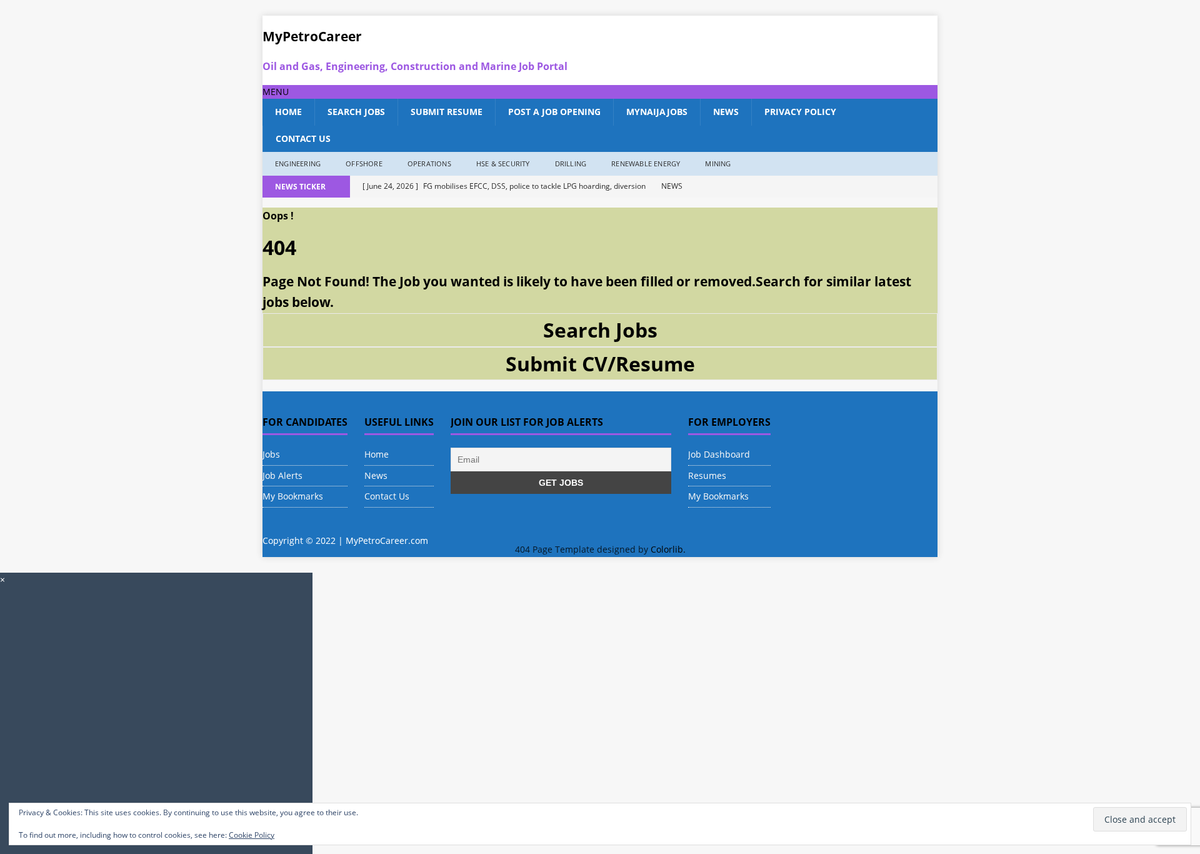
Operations (429, 163)
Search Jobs (356, 112)
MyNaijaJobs (657, 112)
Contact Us (303, 138)
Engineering (298, 163)
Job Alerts (282, 475)
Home (288, 112)
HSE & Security (503, 163)
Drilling (571, 163)
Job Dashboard (719, 454)
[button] (275, 92)
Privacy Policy (800, 112)
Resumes (707, 475)
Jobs (271, 454)
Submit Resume (446, 112)
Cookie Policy (251, 835)
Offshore (364, 163)
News (726, 112)
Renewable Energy (645, 163)
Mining (718, 163)
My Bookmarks (292, 496)
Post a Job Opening (554, 112)
